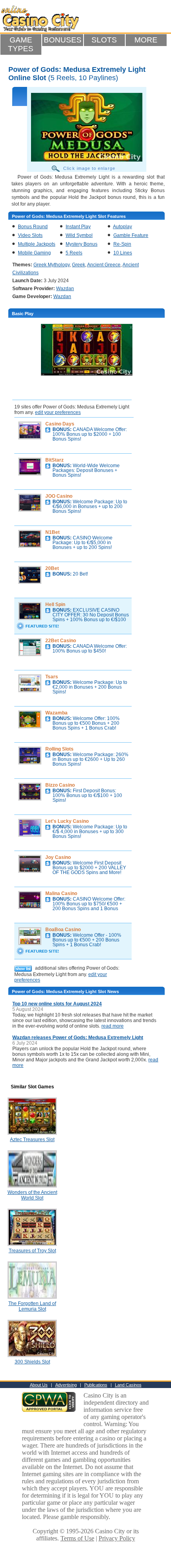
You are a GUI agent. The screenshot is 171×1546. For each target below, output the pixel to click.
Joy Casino (58, 857)
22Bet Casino (60, 640)
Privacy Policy (117, 1538)
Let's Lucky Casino (67, 821)
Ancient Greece (103, 265)
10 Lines (122, 253)
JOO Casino (58, 496)
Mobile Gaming (34, 253)
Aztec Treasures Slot (32, 1139)
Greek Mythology (51, 265)
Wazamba (56, 713)
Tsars (51, 677)
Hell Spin (55, 604)
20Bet (52, 568)
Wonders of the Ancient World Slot (32, 1195)
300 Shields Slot (32, 1362)
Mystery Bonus (81, 244)
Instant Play (78, 226)
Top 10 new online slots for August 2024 (57, 1004)
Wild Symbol (79, 235)
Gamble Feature (130, 235)
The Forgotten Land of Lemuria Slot (32, 1306)
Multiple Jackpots (36, 244)
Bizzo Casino (60, 785)
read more (112, 1026)
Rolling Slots (59, 749)
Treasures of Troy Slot (32, 1250)
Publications (95, 1384)
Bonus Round (33, 226)
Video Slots (30, 235)
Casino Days (59, 424)
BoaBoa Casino (63, 929)
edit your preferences (58, 412)
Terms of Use (77, 1538)
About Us (39, 1384)
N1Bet (52, 532)
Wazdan (65, 288)
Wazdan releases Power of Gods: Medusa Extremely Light (77, 1037)
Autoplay (122, 226)
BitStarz (54, 460)
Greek (78, 265)
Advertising (66, 1384)
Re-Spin (122, 244)
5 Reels (74, 253)
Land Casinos (128, 1384)
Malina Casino (61, 893)
